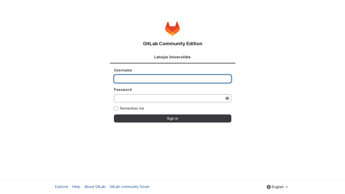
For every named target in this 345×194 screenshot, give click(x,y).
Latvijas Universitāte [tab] (172, 57)
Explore (61, 186)
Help (76, 186)
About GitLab (95, 186)
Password (123, 89)
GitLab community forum (129, 186)
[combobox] (277, 187)
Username (123, 70)
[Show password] (227, 98)
